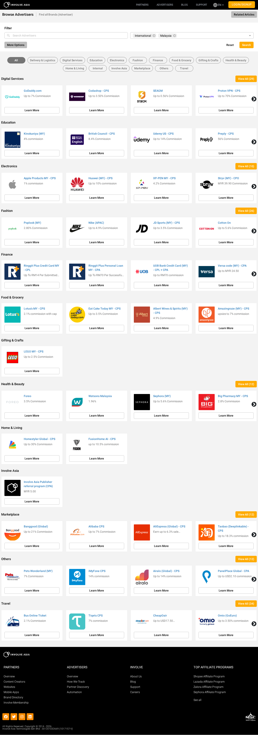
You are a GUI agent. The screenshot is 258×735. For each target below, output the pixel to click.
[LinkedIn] (30, 716)
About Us (136, 676)
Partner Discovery (78, 686)
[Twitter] (13, 716)
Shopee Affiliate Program (209, 676)
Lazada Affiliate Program (209, 681)
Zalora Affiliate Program (208, 686)
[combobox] (66, 35)
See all (197, 700)
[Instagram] (22, 716)
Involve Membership (16, 702)
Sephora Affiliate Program (210, 692)
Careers (135, 692)
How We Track (76, 681)
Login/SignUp (242, 4)
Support (135, 686)
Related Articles (244, 14)
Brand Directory (13, 697)
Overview (9, 676)
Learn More (32, 110)
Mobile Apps (11, 692)
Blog (133, 681)
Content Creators (14, 681)
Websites (9, 686)
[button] (218, 4)
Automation (74, 692)
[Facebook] (5, 716)
